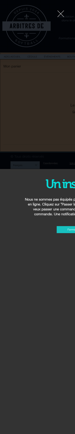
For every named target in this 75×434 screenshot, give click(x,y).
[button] (61, 14)
